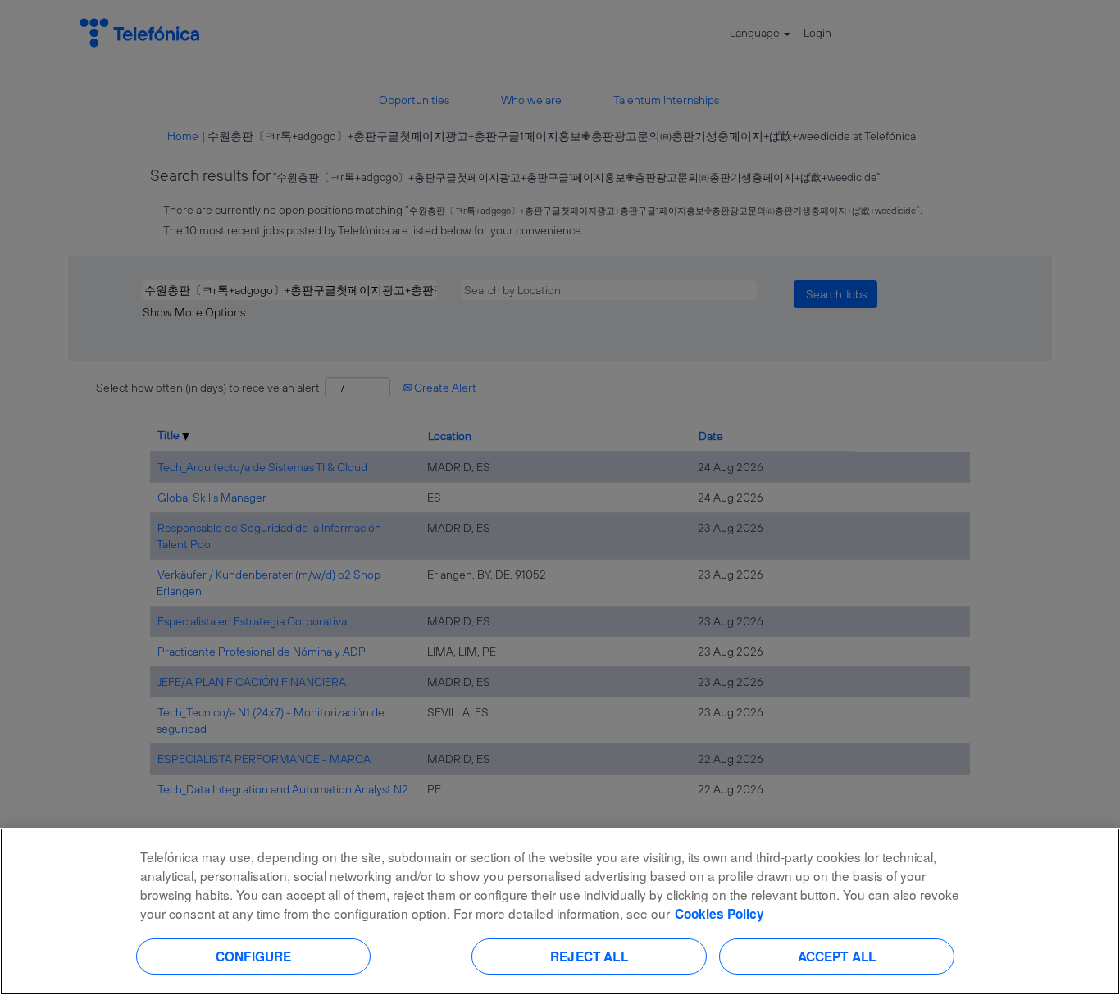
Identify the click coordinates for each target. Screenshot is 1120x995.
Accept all (837, 956)
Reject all (589, 956)
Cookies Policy (719, 914)
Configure (253, 956)
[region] (560, 911)
